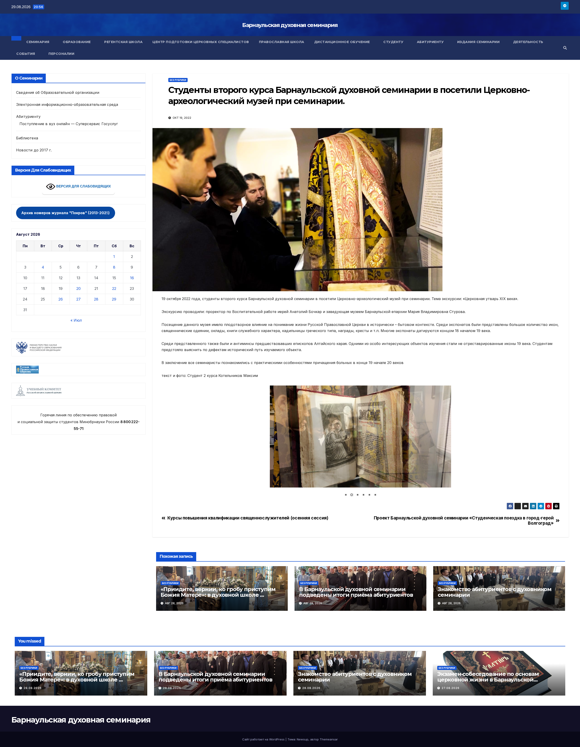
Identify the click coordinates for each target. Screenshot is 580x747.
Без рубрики (178, 80)
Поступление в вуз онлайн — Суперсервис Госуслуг (68, 123)
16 (132, 278)
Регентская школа (123, 42)
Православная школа (281, 42)
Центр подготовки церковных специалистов (200, 42)
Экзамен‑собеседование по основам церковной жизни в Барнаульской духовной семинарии (488, 680)
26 (60, 299)
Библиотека (27, 138)
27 (78, 299)
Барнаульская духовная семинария (290, 25)
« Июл (76, 320)
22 (114, 288)
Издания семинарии (479, 42)
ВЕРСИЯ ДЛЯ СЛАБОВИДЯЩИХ (83, 186)
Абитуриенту (431, 42)
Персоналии (61, 54)
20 (78, 288)
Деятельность (528, 42)
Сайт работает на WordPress (263, 739)
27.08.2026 (450, 688)
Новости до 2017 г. (34, 150)
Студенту (393, 42)
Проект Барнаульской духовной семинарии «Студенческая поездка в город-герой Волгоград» (464, 520)
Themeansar (329, 739)
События (26, 54)
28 (96, 299)
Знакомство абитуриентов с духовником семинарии (494, 592)
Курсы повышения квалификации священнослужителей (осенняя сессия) (247, 518)
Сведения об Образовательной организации (57, 92)
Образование (77, 42)
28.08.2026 (33, 688)
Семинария (38, 42)
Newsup (302, 739)
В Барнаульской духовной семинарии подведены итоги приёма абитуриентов (356, 592)
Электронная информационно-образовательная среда (67, 104)
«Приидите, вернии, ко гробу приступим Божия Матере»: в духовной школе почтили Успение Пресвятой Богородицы (220, 595)
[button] (565, 48)
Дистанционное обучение (342, 42)
